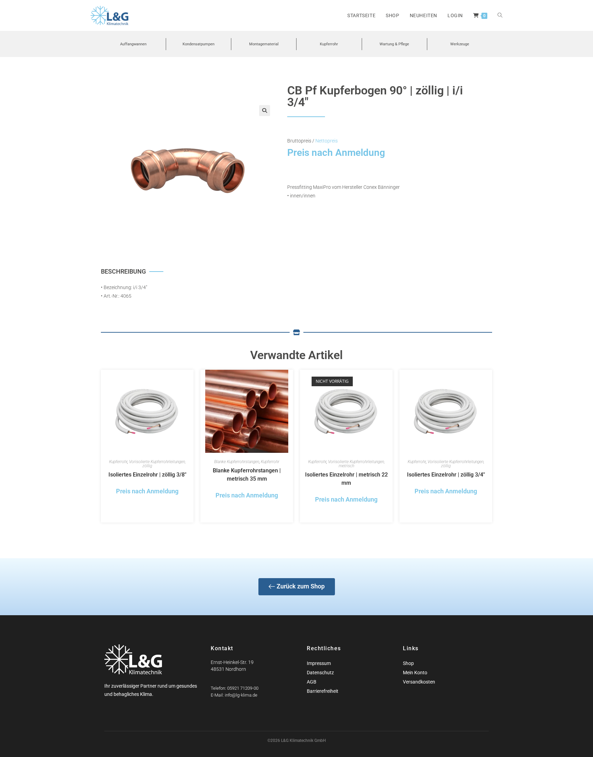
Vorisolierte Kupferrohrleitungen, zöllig (157, 463)
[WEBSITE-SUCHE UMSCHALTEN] (500, 15)
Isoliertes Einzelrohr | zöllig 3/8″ (147, 474)
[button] (264, 110)
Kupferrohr (118, 461)
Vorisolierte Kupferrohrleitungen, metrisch (356, 463)
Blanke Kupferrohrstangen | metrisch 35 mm (247, 474)
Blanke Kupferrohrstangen (236, 461)
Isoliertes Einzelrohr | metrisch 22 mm (346, 478)
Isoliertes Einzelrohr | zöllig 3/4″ (446, 474)
